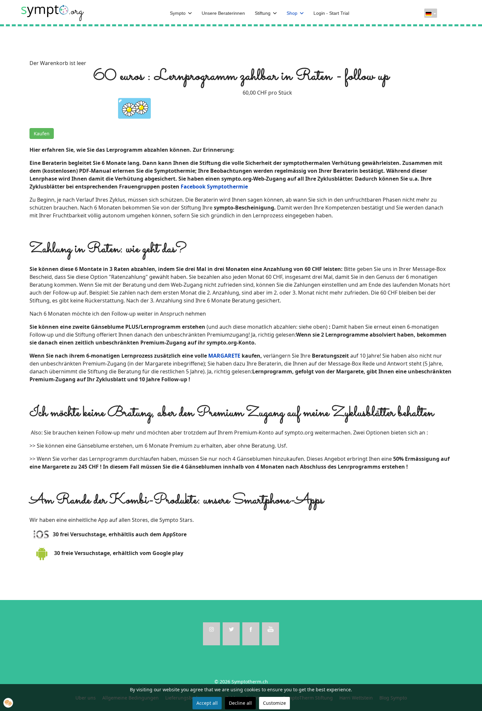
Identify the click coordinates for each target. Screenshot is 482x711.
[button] (8, 703)
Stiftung (263, 13)
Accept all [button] (207, 703)
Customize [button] (274, 703)
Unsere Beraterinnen (223, 13)
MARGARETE (224, 355)
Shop (292, 13)
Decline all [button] (240, 703)
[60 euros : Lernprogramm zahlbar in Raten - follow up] (134, 107)
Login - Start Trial (331, 13)
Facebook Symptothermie (214, 186)
